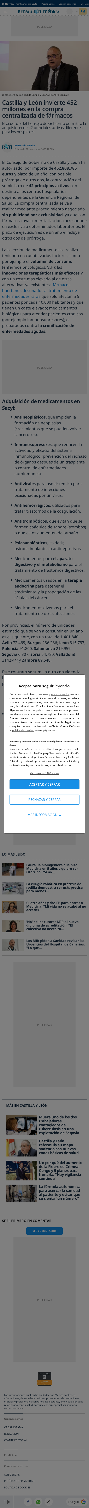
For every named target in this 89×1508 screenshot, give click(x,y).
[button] (44, 773)
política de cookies (23, 730)
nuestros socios (60, 694)
